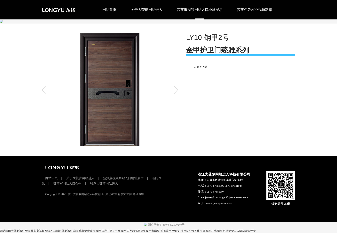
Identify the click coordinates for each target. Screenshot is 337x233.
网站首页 (109, 10)
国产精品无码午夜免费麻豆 (143, 230)
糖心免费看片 (87, 230)
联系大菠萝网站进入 (110, 29)
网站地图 (5, 230)
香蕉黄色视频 (168, 230)
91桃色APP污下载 (188, 230)
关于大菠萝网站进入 (146, 10)
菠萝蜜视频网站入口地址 (46, 230)
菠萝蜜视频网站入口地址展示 (200, 10)
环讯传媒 (138, 194)
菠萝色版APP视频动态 (254, 10)
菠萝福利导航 (70, 230)
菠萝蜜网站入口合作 (64, 29)
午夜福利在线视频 (211, 230)
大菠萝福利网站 (20, 230)
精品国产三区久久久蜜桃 (111, 230)
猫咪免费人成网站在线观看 (239, 230)
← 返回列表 (200, 66)
